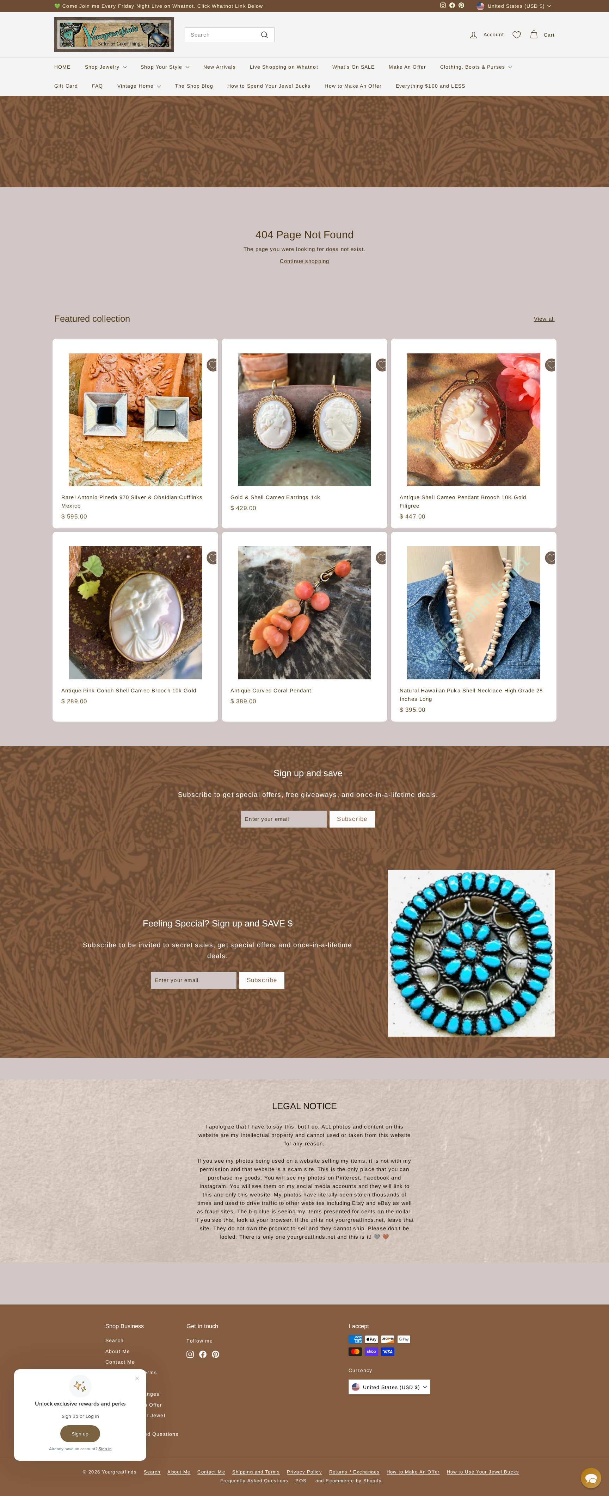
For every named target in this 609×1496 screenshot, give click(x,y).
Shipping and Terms (256, 1472)
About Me (117, 1351)
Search (114, 1340)
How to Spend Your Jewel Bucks (269, 86)
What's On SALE (353, 67)
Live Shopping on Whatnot (284, 67)
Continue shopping (304, 261)
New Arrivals (219, 67)
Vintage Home (136, 86)
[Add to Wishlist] (213, 365)
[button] (591, 1478)
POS (300, 1480)
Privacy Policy (304, 1472)
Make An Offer (407, 67)
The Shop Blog (194, 86)
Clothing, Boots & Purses (473, 67)
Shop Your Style (162, 67)
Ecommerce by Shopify (354, 1480)
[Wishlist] (517, 34)
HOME (62, 67)
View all (544, 319)
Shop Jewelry (103, 67)
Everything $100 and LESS (430, 86)
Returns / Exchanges (354, 1472)
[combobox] (230, 34)
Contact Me (120, 1362)
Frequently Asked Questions (254, 1480)
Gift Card (66, 86)
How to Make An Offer (353, 86)
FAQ (97, 86)
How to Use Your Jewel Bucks (483, 1472)
